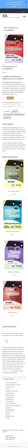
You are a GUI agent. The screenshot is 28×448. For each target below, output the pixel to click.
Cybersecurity (9, 386)
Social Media (8, 401)
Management (8, 397)
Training (7, 407)
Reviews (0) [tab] (7, 117)
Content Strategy (10, 382)
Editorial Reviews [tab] (19, 114)
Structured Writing (10, 403)
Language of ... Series (16, 104)
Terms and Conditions (11, 437)
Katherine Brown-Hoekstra (17, 106)
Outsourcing (8, 399)
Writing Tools (9, 416)
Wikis (6, 414)
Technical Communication (12, 405)
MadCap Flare (9, 395)
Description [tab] (7, 111)
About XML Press (10, 439)
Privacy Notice (9, 435)
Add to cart (10, 98)
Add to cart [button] (11, 171)
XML (6, 418)
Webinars (7, 412)
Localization (5, 106)
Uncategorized (9, 409)
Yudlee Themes (16, 446)
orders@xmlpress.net (7, 370)
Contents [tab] (14, 111)
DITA (6, 389)
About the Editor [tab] (8, 114)
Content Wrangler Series (11, 384)
